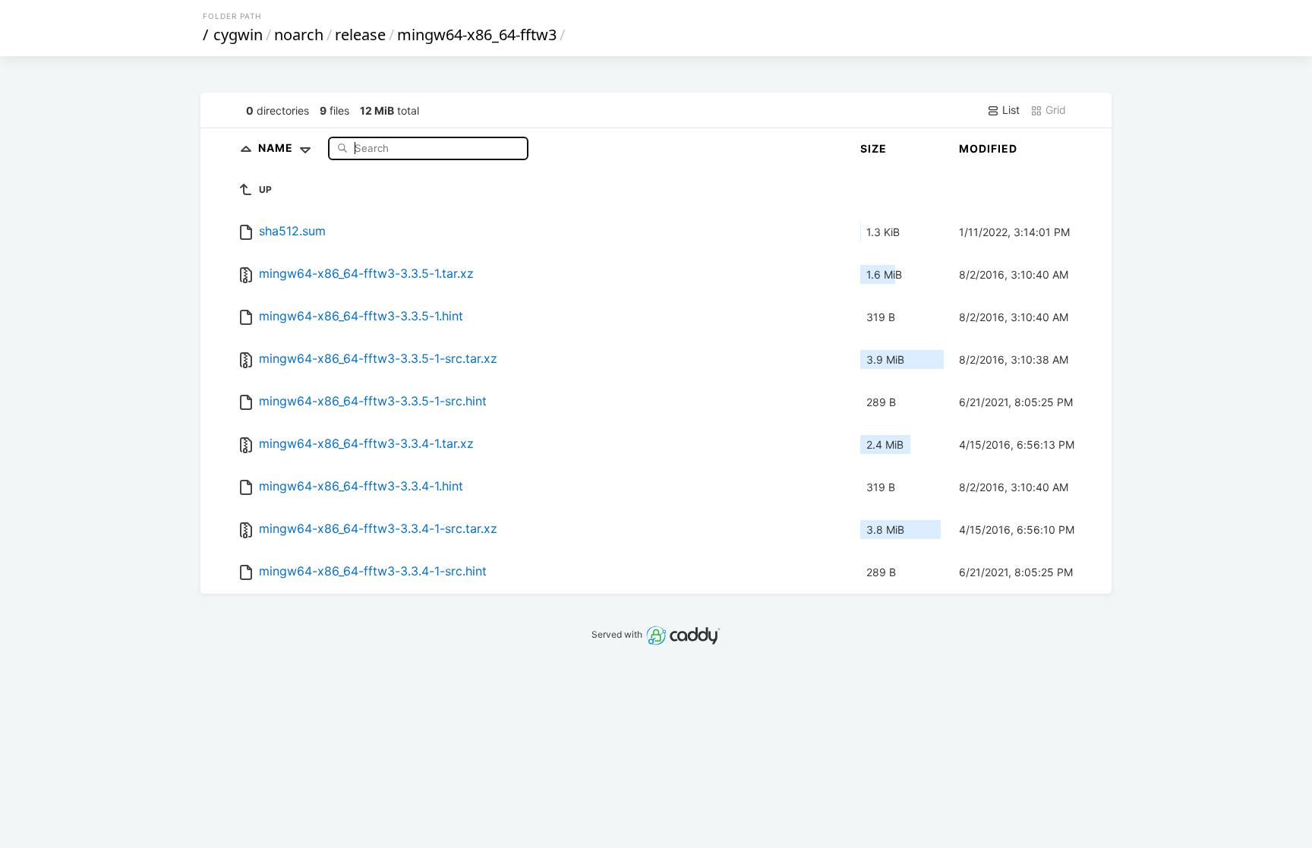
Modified (988, 148)
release (360, 34)
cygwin (238, 34)
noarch (298, 34)
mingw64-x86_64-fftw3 (477, 34)
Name (277, 147)
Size (873, 148)
